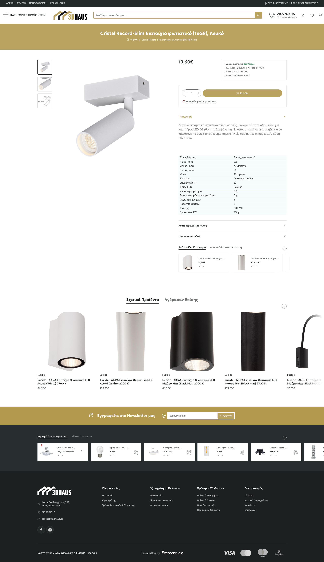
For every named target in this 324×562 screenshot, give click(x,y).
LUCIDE (41, 375)
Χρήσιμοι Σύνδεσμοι (210, 488)
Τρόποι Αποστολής (189, 235)
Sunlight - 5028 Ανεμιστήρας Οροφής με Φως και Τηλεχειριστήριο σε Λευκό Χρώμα (172, 447)
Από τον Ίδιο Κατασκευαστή (226, 247)
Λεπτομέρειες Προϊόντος (193, 225)
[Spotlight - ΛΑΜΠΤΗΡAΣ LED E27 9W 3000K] (99, 452)
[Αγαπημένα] (313, 15)
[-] (186, 93)
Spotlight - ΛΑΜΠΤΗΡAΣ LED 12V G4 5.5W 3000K (226, 447)
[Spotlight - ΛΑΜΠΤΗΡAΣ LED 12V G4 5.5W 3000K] (206, 452)
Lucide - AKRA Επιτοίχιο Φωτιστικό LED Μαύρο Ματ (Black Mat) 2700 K (188, 381)
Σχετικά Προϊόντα (142, 299)
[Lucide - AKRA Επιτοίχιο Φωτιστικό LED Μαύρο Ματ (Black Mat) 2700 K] (191, 341)
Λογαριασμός (254, 488)
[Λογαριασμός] (304, 15)
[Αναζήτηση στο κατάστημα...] (258, 15)
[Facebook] (41, 529)
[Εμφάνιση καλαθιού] (320, 15)
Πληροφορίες (111, 488)
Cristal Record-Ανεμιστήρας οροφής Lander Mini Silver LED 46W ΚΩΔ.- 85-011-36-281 (66, 447)
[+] (198, 93)
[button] (45, 61)
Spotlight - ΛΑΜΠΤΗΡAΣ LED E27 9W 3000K (119, 447)
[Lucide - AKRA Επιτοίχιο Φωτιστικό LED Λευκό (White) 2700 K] (187, 262)
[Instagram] (50, 529)
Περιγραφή (185, 116)
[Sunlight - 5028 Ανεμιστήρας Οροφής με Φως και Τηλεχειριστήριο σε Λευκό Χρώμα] (153, 452)
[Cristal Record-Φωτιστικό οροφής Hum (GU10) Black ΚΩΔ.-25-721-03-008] (259, 452)
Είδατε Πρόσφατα (82, 436)
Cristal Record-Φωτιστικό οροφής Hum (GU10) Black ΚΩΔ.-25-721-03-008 (279, 447)
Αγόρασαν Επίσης (181, 299)
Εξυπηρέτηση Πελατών (165, 488)
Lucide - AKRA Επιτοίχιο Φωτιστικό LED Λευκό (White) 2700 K (212, 258)
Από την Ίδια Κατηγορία (192, 247)
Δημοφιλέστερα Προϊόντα (52, 436)
